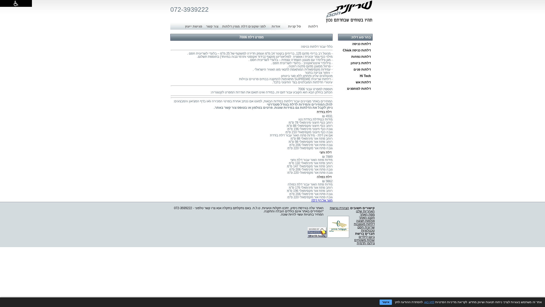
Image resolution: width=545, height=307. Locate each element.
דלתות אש (363, 82)
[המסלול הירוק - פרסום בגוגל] (338, 236)
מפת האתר (367, 214)
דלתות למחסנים (359, 88)
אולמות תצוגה (365, 221)
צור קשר (212, 26)
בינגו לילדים (367, 237)
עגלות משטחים (364, 240)
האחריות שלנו (365, 211)
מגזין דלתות (231, 26)
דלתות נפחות (361, 56)
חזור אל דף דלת (322, 200)
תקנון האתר (367, 217)
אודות (276, 26)
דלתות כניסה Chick (357, 50)
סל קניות (294, 26)
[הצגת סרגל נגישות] (16, 3)
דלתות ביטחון (361, 63)
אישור (385, 302)
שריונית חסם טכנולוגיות (366, 228)
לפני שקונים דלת (253, 26)
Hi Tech (365, 76)
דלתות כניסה (361, 44)
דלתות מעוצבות (364, 224)
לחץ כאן (429, 302)
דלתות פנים (362, 69)
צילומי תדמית (366, 243)
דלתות (313, 26)
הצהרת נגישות (339, 208)
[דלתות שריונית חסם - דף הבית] (349, 11)
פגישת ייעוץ (193, 26)
